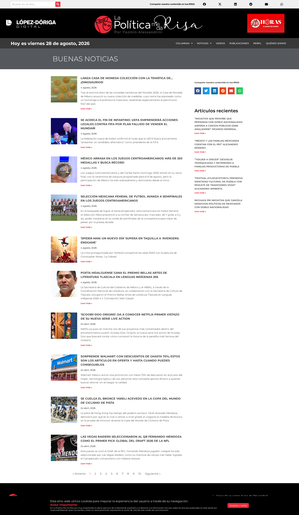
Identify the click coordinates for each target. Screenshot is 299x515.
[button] (197, 90)
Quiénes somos (276, 43)
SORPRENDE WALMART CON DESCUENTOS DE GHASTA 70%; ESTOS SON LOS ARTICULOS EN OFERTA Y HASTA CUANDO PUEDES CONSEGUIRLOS (130, 360)
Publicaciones (239, 43)
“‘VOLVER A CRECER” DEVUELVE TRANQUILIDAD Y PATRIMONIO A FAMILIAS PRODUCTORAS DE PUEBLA (216, 163)
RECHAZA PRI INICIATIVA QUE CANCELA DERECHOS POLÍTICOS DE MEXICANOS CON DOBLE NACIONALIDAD (218, 204)
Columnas (182, 43)
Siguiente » (153, 473)
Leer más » (86, 108)
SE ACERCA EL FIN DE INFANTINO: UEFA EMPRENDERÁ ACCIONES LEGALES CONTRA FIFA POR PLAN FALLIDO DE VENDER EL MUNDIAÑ (129, 124)
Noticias (202, 43)
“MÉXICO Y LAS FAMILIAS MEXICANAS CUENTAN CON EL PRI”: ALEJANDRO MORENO (216, 144)
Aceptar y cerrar (238, 505)
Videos (220, 43)
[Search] (57, 4)
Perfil (257, 43)
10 (139, 473)
